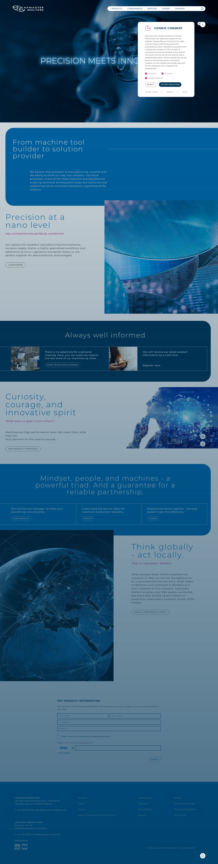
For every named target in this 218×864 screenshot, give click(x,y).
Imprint (169, 92)
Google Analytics (155, 78)
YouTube (168, 73)
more (184, 92)
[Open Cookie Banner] (203, 856)
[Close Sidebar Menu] (203, 24)
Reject (150, 84)
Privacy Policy (151, 92)
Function (152, 73)
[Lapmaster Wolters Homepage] (28, 8)
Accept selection (170, 84)
